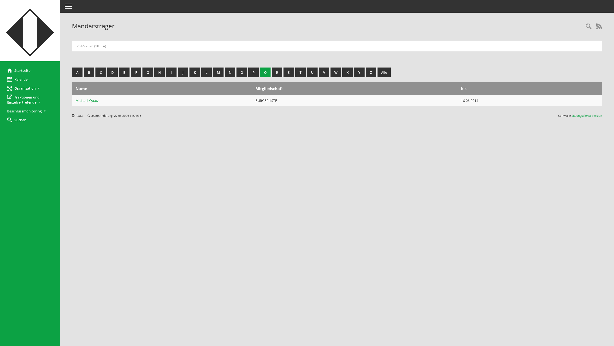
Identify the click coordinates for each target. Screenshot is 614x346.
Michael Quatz (87, 100)
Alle (384, 72)
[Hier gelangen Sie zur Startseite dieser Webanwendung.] (30, 32)
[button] (30, 88)
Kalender (21, 79)
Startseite (22, 70)
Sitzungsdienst (587, 116)
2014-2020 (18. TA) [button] (92, 46)
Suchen (20, 120)
